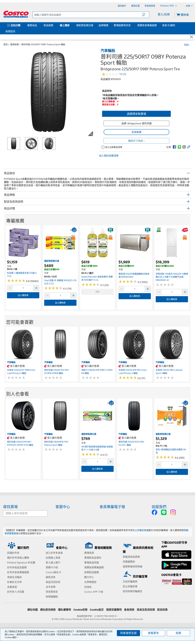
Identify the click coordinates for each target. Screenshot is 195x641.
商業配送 (10, 31)
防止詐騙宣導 (139, 530)
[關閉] (191, 37)
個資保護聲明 (114, 609)
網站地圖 (32, 609)
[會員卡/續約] (175, 25)
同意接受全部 (128, 633)
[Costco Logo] (16, 14)
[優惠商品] (37, 25)
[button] (145, 15)
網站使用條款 (48, 609)
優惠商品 (32, 25)
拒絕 (178, 633)
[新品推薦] (54, 25)
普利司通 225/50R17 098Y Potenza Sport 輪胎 (43, 44)
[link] (174, 147)
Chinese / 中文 (167, 5)
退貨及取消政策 (146, 609)
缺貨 (97, 292)
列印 (186, 44)
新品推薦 (48, 25)
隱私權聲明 (64, 609)
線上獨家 (65, 25)
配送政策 (162, 609)
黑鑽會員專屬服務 (147, 25)
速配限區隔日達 (84, 25)
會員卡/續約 (168, 25)
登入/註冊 (164, 14)
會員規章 (129, 609)
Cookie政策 (80, 609)
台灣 (188, 5)
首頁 (5, 44)
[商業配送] (15, 31)
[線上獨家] (70, 25)
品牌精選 (103, 25)
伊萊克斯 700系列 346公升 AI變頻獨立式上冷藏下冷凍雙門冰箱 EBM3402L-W (172, 276)
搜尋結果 (14, 44)
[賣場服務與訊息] (131, 25)
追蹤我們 (159, 506)
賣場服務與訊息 (122, 25)
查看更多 (153, 633)
